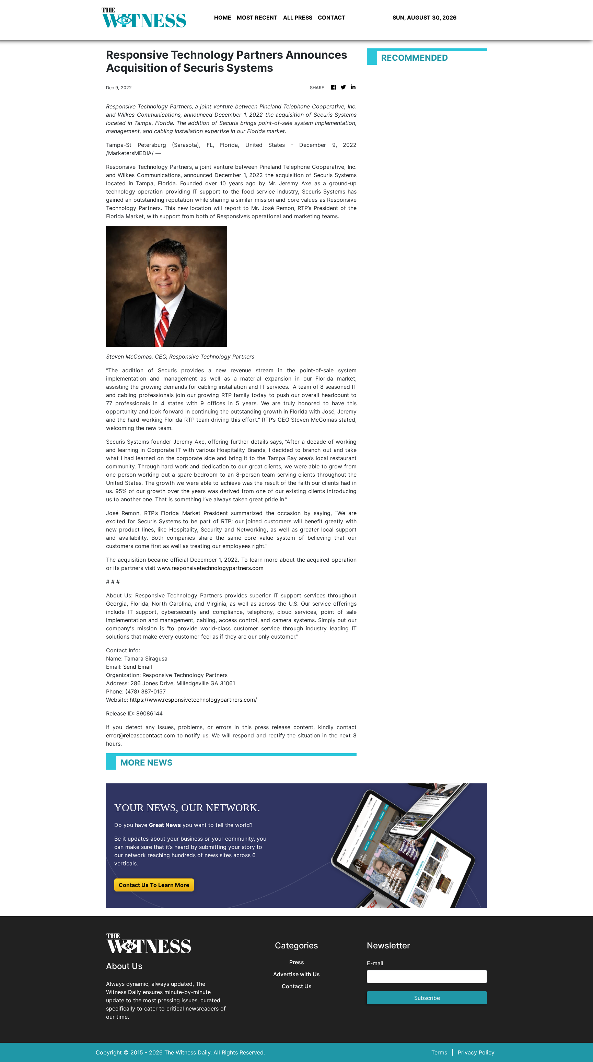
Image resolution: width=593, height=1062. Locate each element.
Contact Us (297, 986)
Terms (439, 1052)
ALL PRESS (297, 17)
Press (296, 962)
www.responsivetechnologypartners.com (210, 567)
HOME (222, 17)
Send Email (137, 666)
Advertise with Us (296, 974)
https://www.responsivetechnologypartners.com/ (193, 699)
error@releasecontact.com (140, 735)
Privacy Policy (476, 1052)
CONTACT (332, 17)
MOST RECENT (257, 17)
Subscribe (427, 997)
